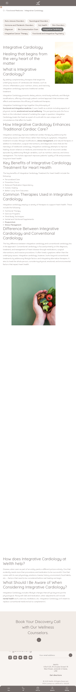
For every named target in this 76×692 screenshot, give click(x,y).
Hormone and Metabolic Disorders (19, 25)
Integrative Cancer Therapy (16, 33)
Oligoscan (9, 29)
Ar (7, 3)
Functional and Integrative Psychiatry (48, 33)
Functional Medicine (14, 11)
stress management (45, 141)
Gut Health (42, 25)
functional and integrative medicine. (17, 108)
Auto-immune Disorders (14, 21)
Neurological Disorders (38, 21)
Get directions (56, 675)
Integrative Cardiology (34, 11)
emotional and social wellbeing (29, 111)
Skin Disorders (58, 25)
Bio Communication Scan (28, 29)
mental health (8, 599)
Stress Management (13, 225)
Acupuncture (10, 222)
